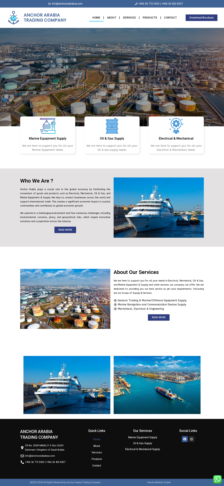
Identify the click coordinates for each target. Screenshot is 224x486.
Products (150, 17)
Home (96, 17)
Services (129, 17)
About (111, 17)
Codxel (167, 482)
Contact (170, 17)
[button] (201, 17)
